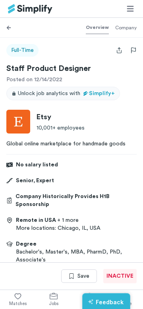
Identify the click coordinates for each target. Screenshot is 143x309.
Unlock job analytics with (66, 93)
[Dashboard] (30, 9)
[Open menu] (130, 8)
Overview (97, 27)
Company (126, 27)
